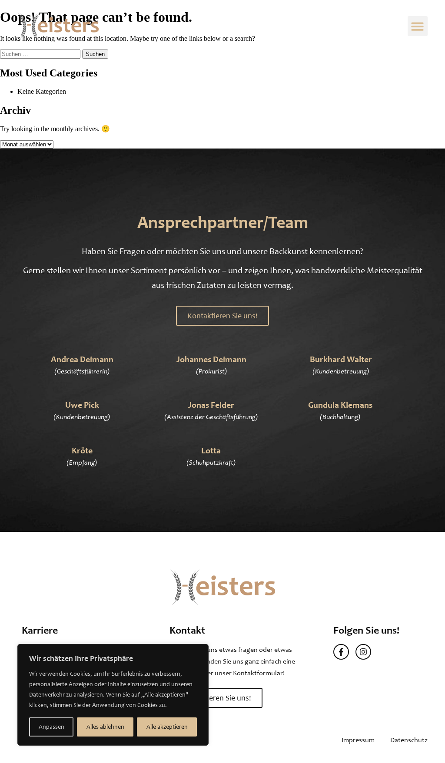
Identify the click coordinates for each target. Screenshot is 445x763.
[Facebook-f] (341, 652)
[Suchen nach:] (41, 53)
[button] (418, 26)
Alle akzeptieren (167, 726)
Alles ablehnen (105, 726)
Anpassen (51, 726)
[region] (113, 695)
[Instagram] (363, 652)
